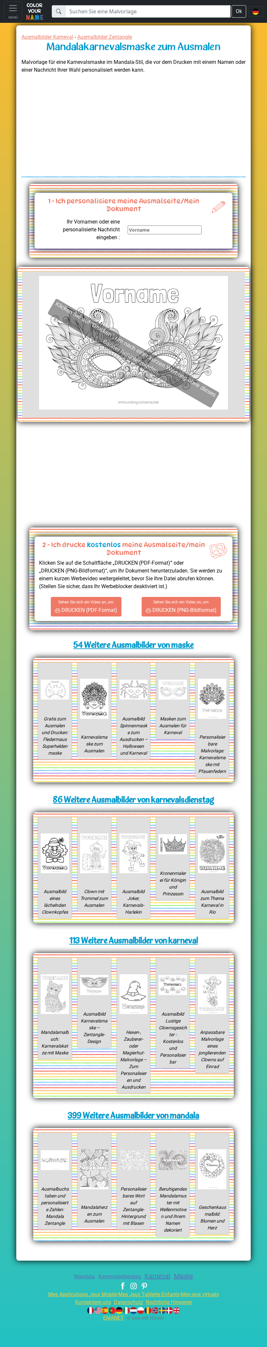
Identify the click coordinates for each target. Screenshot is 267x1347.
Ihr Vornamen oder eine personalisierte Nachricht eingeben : (91, 229)
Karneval (157, 1276)
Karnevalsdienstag (119, 1276)
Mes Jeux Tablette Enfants (148, 1294)
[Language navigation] (255, 11)
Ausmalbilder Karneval (47, 37)
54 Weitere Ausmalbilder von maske (133, 646)
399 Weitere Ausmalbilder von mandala (133, 1116)
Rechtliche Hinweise (169, 1302)
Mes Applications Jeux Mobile (82, 1294)
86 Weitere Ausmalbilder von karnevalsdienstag (133, 800)
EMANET (113, 1318)
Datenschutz (128, 1302)
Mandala (84, 1276)
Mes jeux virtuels (199, 1294)
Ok (239, 11)
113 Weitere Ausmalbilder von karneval (133, 941)
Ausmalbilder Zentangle (104, 37)
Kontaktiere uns (93, 1302)
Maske (183, 1276)
